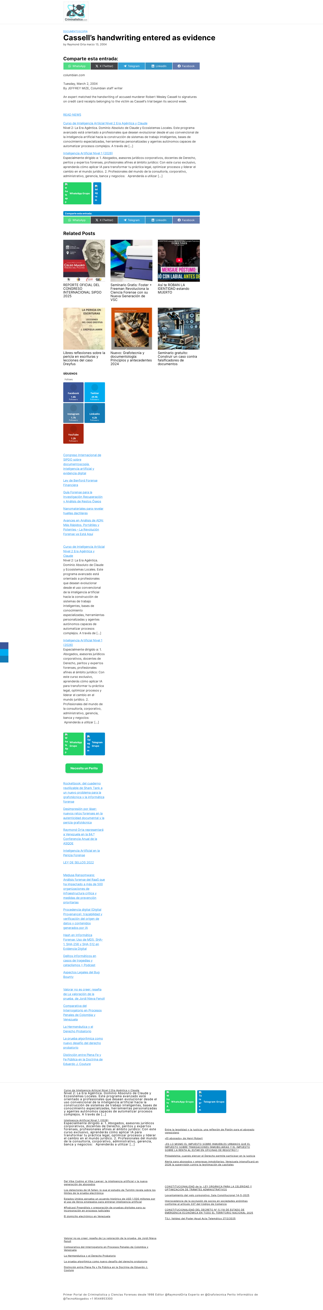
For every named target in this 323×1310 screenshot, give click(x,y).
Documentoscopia (75, 31)
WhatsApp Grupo (80, 193)
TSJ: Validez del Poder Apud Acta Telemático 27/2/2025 (200, 1218)
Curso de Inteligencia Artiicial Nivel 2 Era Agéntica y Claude (105, 123)
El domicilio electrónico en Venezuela (87, 1216)
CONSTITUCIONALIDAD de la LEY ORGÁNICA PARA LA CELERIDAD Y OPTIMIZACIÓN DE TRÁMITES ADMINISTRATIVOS (208, 1188)
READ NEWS (72, 114)
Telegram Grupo (97, 744)
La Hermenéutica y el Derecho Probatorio (90, 1255)
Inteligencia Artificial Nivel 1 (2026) (88, 153)
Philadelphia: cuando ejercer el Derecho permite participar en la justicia (210, 1155)
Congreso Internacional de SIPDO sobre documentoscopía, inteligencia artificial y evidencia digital (82, 464)
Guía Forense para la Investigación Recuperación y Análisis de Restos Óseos (83, 496)
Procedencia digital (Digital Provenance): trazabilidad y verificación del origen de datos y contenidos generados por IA (82, 919)
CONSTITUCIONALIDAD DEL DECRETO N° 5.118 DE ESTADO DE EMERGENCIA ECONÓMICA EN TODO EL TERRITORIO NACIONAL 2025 (209, 1211)
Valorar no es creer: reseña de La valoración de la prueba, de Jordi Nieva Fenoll (84, 994)
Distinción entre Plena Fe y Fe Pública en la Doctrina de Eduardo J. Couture (83, 1059)
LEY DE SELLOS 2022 (78, 862)
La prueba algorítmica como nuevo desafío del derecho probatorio (83, 1043)
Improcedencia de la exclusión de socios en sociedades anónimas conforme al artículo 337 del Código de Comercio (206, 1202)
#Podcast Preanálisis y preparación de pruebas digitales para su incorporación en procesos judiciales (105, 1209)
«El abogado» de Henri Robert (184, 1138)
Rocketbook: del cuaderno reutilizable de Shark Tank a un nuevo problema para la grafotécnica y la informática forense (83, 792)
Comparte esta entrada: (78, 213)
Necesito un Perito (84, 768)
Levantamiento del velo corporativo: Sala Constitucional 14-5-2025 (207, 1195)
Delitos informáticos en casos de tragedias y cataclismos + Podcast (79, 960)
